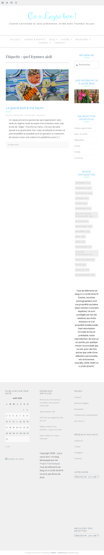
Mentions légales (81, 403)
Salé (52, 39)
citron (82, 198)
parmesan (84, 247)
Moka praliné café (47, 412)
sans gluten (85, 260)
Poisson (30, 115)
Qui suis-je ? (79, 421)
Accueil (16, 39)
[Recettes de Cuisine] (14, 459)
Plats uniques (14, 115)
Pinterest (78, 459)
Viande (77, 146)
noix (80, 242)
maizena (83, 231)
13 (17, 422)
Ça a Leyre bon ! (52, 16)
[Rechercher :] (86, 65)
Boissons (82, 39)
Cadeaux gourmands (83, 128)
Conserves (78, 158)
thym (81, 265)
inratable (84, 226)
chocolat (84, 193)
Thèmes (43, 43)
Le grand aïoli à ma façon (25, 108)
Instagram (78, 453)
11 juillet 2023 (13, 145)
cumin (81, 203)
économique (85, 275)
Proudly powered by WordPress (37, 553)
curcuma (83, 208)
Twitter (77, 447)
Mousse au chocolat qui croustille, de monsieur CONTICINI (50, 403)
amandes (83, 183)
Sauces (41, 115)
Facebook (78, 441)
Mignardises (79, 140)
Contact (60, 43)
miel (80, 237)
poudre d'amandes (84, 253)
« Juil (7, 447)
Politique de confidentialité (86, 415)
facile (82, 221)
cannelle (83, 188)
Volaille (77, 152)
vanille (82, 270)
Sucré (65, 39)
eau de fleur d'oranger (84, 215)
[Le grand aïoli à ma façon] (37, 100)
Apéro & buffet (35, 39)
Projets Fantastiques (50, 463)
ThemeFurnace (73, 553)
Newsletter (79, 409)
